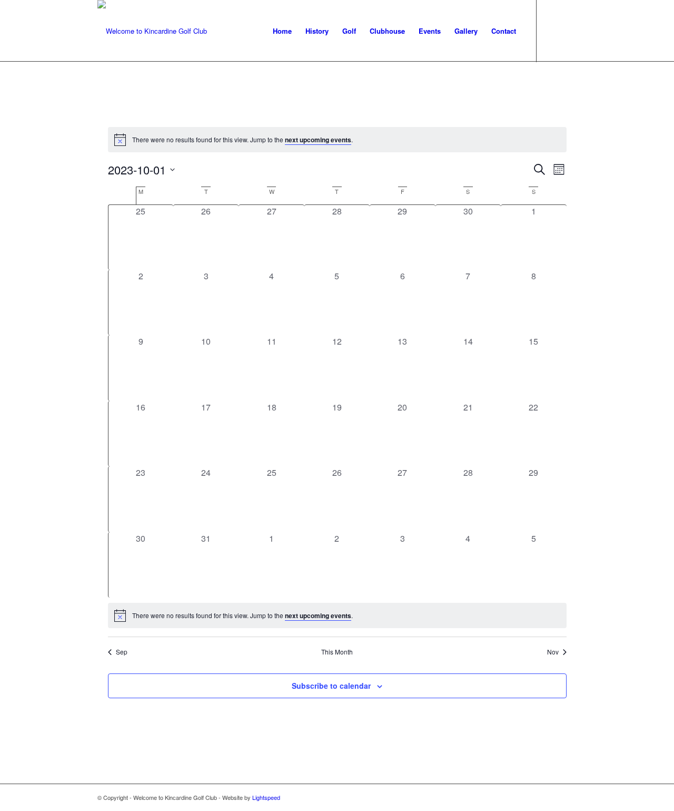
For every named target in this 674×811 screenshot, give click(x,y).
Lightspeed (266, 797)
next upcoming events (318, 139)
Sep (121, 652)
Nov (553, 652)
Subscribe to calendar (331, 685)
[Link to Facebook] (553, 30)
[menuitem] (282, 31)
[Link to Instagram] (569, 30)
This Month (337, 652)
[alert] (337, 139)
